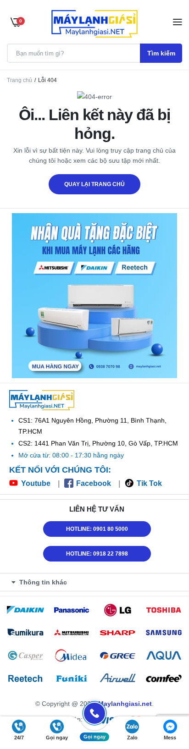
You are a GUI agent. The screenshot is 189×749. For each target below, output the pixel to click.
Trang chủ (19, 80)
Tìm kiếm (161, 53)
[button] (97, 582)
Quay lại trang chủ (94, 184)
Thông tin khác (43, 582)
